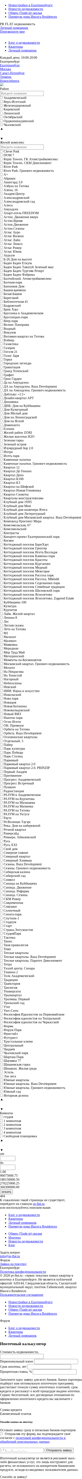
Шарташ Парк (14, 1057)
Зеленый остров (15, 444)
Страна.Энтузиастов (18, 930)
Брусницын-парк (16, 317)
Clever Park (11, 151)
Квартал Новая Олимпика (22, 490)
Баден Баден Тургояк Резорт (24, 271)
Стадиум (10, 922)
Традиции (11, 980)
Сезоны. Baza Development (23, 864)
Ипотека (14, 1237)
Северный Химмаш (18, 860)
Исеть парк (12, 456)
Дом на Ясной (14, 421)
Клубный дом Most (17, 506)
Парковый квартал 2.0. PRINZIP (27, 768)
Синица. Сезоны (16, 895)
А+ (6, 174)
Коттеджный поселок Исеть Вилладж (30, 552)
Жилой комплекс (12, 142)
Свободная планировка (20, 1136)
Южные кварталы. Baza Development (30, 1084)
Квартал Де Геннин (18, 471)
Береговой (11, 298)
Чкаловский (12, 125)
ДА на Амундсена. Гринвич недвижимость (35, 390)
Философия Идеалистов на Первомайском (34, 1014)
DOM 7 (9, 155)
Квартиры (15, 46)
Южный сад (12, 1091)
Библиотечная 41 (16, 301)
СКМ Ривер (12, 899)
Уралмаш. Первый (17, 999)
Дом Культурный (16, 409)
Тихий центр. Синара (19, 968)
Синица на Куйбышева (20, 883)
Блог (11, 1245)
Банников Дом (14, 286)
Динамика (11, 402)
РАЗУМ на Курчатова (19, 799)
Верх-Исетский (15, 102)
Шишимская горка (17, 1064)
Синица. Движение (18, 887)
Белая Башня (13, 294)
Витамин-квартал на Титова (24, 336)
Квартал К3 (12, 482)
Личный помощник (14, 28)
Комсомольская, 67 (17, 525)
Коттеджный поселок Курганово (27, 563)
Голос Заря (11, 355)
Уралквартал (13, 995)
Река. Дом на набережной (22, 825)
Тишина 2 (11, 972)
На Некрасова (14, 671)
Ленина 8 (10, 617)
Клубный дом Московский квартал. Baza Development (42, 517)
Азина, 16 (11, 190)
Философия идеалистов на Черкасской (31, 1022)
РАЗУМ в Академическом (22, 795)
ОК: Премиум (14, 725)
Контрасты (11, 533)
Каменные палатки (17, 459)
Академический (15, 98)
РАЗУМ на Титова (17, 810)
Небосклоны (13, 683)
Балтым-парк (13, 282)
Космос (9, 540)
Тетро (8, 964)
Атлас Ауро (12, 232)
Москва (5, 69)
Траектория (12, 983)
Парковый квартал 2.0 (19, 764)
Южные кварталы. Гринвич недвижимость (34, 1088)
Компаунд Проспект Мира (22, 521)
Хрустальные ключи (18, 1041)
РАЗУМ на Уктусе (16, 814)
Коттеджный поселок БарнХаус (26, 544)
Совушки (10, 906)
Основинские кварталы (20, 737)
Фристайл (11, 1033)
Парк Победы (13, 752)
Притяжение (13, 775)
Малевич (10, 641)
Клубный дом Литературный (24, 513)
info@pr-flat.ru (10, 1256)
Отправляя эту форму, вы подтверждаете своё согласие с (35, 1437)
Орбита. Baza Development (22, 733)
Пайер (8, 745)
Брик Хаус (11, 309)
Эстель (8, 1072)
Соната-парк (13, 914)
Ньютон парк (13, 717)
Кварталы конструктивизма (23, 498)
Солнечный (12, 910)
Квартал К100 (14, 479)
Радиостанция (14, 791)
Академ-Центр (14, 193)
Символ (9, 879)
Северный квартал (17, 856)
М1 (6, 633)
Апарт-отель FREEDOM (21, 213)
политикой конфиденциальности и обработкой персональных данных (33, 1439)
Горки (8, 359)
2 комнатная (12, 1124)
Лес (6, 621)
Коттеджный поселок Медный (25, 567)
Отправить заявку (59, 1450)
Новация (10, 702)
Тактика (9, 937)
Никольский (12, 694)
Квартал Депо (14, 475)
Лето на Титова (15, 629)
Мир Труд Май (14, 652)
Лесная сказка (14, 625)
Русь (7, 841)
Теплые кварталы (16, 953)
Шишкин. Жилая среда (20, 1068)
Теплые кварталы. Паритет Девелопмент (33, 960)
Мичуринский (14, 656)
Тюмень (5, 77)
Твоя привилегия (16, 945)
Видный (10, 328)
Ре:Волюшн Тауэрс (17, 822)
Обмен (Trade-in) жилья (25, 13)
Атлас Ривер (12, 248)
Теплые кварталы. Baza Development (30, 957)
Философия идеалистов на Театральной (32, 1018)
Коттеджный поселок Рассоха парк (29, 575)
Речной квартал (15, 829)
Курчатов (10, 610)
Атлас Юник (13, 251)
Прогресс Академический (22, 779)
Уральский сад (14, 1003)
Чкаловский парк (16, 1053)
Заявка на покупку (13, 1264)
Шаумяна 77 (12, 1060)
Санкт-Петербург (12, 73)
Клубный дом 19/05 (18, 502)
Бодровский (12, 305)
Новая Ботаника (15, 706)
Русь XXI (10, 845)
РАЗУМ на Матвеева (18, 806)
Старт (8, 926)
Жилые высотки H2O (19, 436)
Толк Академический (19, 976)
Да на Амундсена (16, 382)
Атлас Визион (14, 236)
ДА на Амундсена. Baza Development (30, 386)
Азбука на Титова (16, 186)
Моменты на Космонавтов (22, 660)
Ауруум (9, 255)
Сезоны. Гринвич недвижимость (27, 868)
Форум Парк (13, 1030)
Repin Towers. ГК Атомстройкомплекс (31, 159)
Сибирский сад (14, 875)
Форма (8, 1026)
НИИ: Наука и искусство (22, 691)
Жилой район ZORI (18, 432)
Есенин (9, 429)
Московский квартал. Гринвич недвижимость (36, 664)
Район (4, 89)
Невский (10, 687)
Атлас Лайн (12, 240)
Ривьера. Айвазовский (20, 837)
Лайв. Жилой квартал (19, 614)
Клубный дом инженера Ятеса (25, 509)
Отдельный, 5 (13, 741)
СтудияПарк (12, 933)
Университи (12, 991)
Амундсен (11, 209)
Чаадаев (9, 1049)
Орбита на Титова (17, 729)
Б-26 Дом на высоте (18, 259)
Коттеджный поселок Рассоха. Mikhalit (31, 579)
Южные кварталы (16, 1080)
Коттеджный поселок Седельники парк (32, 583)
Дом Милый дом (16, 413)
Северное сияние (16, 852)
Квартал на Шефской (19, 486)
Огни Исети (12, 721)
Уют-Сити (11, 1010)
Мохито (9, 667)
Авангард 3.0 (13, 182)
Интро (8, 452)
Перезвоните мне (12, 31)
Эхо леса (10, 1076)
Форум (5, 1260)
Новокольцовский (17, 710)
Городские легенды (17, 363)
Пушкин (10, 787)
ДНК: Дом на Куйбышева (22, 406)
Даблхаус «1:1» (14, 394)
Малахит (10, 637)
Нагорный (11, 679)
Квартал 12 (12, 467)
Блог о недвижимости (24, 42)
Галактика (11, 344)
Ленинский (12, 113)
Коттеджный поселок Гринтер (25, 548)
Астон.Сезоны (14, 228)
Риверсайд (11, 833)
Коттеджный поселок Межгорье (27, 571)
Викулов (10, 332)
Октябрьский (13, 117)
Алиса (8, 205)
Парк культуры (14, 748)
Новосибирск (9, 81)
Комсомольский (15, 529)
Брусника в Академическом (23, 313)
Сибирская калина (17, 872)
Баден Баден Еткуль (18, 263)
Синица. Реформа (16, 891)
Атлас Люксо (13, 244)
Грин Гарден (13, 378)
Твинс (8, 941)
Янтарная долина (16, 1095)
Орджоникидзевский (19, 121)
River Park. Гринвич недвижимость (29, 170)
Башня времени (15, 290)
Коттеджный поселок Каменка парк (29, 556)
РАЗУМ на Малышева (19, 802)
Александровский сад (19, 201)
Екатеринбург (10, 65)
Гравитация (12, 367)
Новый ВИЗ (12, 714)
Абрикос (10, 178)
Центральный (13, 1045)
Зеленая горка (14, 440)
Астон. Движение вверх (21, 217)
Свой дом (10, 849)
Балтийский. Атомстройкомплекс (28, 278)
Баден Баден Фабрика (19, 274)
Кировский (12, 109)
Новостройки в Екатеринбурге (30, 5)
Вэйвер (9, 340)
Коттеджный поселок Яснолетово (28, 594)
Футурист (11, 1037)
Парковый (11, 760)
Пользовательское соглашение (21, 1295)
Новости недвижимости (25, 9)
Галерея (9, 348)
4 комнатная (12, 1132)
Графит (9, 375)
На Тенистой (13, 675)
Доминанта (12, 425)
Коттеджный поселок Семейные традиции (34, 587)
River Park (11, 166)
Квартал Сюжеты (16, 494)
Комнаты (6, 1113)
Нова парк (11, 698)
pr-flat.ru (39, 1204)
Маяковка (10, 644)
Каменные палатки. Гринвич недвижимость (35, 463)
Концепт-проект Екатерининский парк (32, 536)
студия (8, 1117)
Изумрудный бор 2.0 (18, 448)
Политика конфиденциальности (23, 1271)
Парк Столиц (13, 756)
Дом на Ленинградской (20, 417)
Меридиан (11, 648)
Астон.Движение (16, 224)
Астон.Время (13, 221)
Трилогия (10, 987)
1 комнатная (12, 1121)
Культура (10, 606)
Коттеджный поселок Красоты (26, 560)
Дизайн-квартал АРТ (19, 398)
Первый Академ (15, 772)
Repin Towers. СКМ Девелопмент (28, 163)
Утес (7, 1007)
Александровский (16, 197)
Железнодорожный (17, 105)
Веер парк (11, 321)
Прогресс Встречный (19, 783)
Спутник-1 (11, 918)
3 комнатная (12, 1128)
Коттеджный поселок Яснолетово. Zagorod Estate (39, 598)
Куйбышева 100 (15, 602)
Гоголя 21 (10, 351)
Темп (7, 949)
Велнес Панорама (16, 324)
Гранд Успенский (16, 371)
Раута (7, 818)
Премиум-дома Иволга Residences (32, 16)
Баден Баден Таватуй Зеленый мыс (29, 267)
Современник (13, 902)
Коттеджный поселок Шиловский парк (32, 590)
